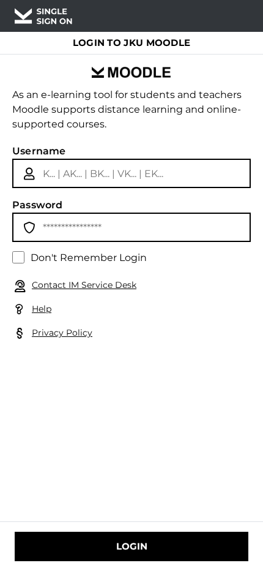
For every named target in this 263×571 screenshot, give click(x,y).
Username (39, 151)
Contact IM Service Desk (84, 284)
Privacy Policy (62, 332)
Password (37, 205)
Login (131, 546)
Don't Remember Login (89, 257)
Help (41, 308)
